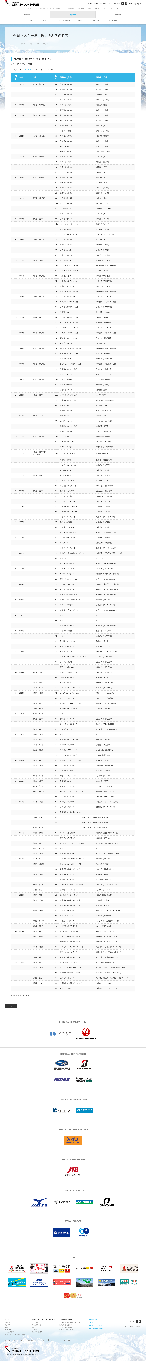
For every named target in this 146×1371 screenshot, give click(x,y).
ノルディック (16, 70)
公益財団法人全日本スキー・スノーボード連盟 (22, 1349)
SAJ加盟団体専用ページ (96, 1328)
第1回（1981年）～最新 (21, 996)
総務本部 (27, 15)
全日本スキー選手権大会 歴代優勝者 (15, 1334)
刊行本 (97, 8)
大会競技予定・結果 (84, 8)
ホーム (30, 8)
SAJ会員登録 (70, 8)
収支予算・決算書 (37, 1332)
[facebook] (122, 3)
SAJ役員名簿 (35, 1329)
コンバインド (46, 20)
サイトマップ (107, 3)
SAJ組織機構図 (36, 1325)
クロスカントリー (64, 20)
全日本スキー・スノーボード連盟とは (49, 8)
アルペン (80, 20)
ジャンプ (32, 20)
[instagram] (126, 3)
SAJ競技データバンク (110, 8)
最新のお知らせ (9, 1329)
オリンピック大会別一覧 (66, 1329)
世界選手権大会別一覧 (65, 1325)
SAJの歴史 (35, 1323)
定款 (33, 1327)
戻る (10, 1006)
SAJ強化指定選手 (10, 1332)
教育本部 (118, 15)
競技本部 (73, 15)
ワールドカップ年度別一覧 (67, 1327)
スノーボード (113, 20)
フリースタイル (96, 20)
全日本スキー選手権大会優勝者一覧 (69, 1323)
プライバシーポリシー (94, 3)
